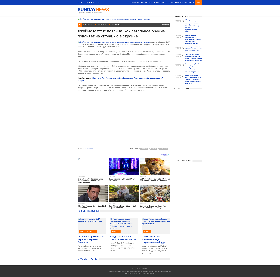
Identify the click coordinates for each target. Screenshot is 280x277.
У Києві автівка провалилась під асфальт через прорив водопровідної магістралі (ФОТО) (193, 39)
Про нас (134, 273)
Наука (156, 2)
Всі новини (135, 2)
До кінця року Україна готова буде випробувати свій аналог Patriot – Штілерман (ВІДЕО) (193, 68)
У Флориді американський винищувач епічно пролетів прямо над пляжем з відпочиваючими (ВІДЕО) (192, 26)
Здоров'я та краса (166, 2)
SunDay (93, 9)
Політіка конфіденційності (147, 273)
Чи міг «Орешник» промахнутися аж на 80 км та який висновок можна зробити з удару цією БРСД (193, 79)
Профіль (198, 2)
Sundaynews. (167, 271)
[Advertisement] (124, 120)
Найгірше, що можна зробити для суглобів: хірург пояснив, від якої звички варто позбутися (193, 57)
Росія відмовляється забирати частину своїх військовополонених (193, 49)
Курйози (191, 2)
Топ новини (164, 148)
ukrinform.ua (89, 149)
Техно (176, 2)
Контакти (128, 273)
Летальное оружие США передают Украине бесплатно (91, 239)
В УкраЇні (144, 2)
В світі (151, 2)
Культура (183, 2)
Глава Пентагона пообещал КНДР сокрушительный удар (154, 239)
